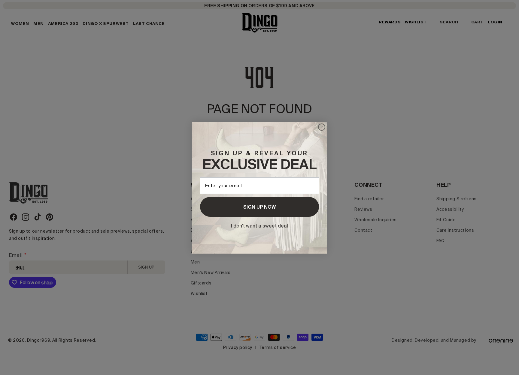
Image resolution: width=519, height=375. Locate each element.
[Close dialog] (322, 127)
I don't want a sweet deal (259, 225)
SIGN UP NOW (259, 207)
